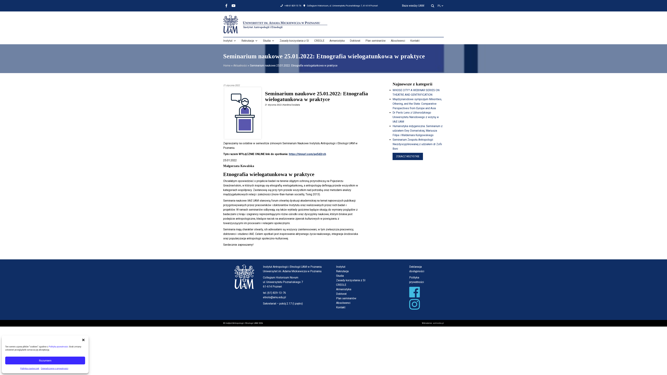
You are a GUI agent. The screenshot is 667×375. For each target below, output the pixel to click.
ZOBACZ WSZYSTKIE (407, 156)
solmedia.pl (438, 323)
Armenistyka (337, 40)
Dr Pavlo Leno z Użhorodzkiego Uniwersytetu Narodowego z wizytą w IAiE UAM (416, 117)
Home (226, 65)
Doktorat (355, 40)
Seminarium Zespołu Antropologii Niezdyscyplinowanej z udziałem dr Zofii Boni (417, 144)
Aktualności (240, 65)
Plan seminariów (375, 40)
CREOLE (319, 40)
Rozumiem (45, 360)
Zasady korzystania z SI (294, 40)
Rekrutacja (247, 40)
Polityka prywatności (58, 346)
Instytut (227, 40)
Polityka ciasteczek (29, 368)
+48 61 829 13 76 (293, 5)
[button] (83, 340)
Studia (267, 40)
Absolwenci (398, 40)
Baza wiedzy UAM (413, 5)
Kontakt (414, 40)
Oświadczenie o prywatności (54, 368)
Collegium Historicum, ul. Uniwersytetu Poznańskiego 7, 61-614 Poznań (342, 5)
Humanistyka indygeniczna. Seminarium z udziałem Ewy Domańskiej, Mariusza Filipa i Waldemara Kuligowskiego (418, 130)
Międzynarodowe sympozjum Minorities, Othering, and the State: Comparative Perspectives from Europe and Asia (417, 104)
